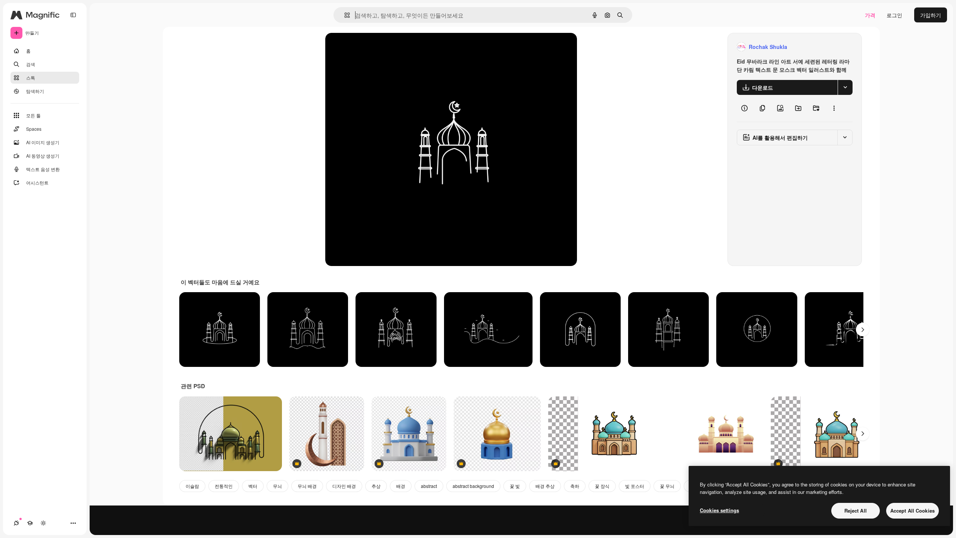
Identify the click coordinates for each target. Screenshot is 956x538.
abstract (429, 486)
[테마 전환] (43, 523)
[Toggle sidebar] (73, 15)
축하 (574, 486)
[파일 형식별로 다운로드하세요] (845, 87)
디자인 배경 (344, 486)
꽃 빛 (515, 486)
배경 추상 (545, 486)
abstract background (473, 486)
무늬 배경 (307, 486)
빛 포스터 (634, 486)
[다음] (862, 329)
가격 (870, 15)
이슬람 (192, 486)
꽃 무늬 (667, 486)
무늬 (277, 486)
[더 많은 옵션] (833, 108)
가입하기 (930, 15)
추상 (376, 486)
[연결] (16, 523)
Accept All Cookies (912, 510)
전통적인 (224, 486)
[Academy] (30, 523)
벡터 (252, 486)
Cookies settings (719, 510)
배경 (400, 486)
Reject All (855, 510)
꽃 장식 (602, 486)
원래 (368, 47)
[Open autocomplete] (344, 15)
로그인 (894, 15)
